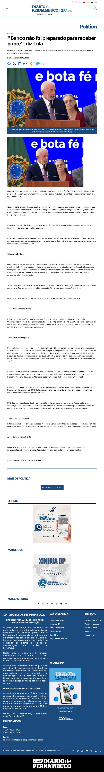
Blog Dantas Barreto (58, 639)
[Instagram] (76, 2)
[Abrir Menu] (7, 8)
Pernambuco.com (57, 620)
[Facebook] (73, 2)
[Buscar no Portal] (95, 8)
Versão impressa (91, 624)
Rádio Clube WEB (57, 628)
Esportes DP (54, 624)
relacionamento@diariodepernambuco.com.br (23, 740)
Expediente (89, 635)
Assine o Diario (90, 628)
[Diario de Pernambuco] (52, 8)
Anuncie (87, 631)
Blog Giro (53, 635)
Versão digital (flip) (92, 620)
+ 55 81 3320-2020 (11, 730)
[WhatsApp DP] (96, 2)
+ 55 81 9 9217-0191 (12, 732)
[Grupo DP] (52, 763)
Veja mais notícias (52, 487)
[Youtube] (84, 2)
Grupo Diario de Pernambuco (22, 751)
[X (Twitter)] (80, 2)
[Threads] (88, 2)
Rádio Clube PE (56, 631)
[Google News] (92, 2)
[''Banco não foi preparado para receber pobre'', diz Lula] (9, 63)
